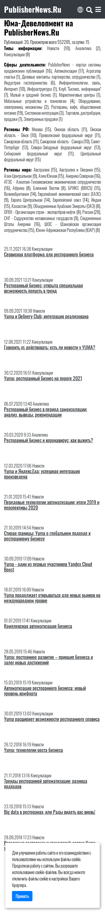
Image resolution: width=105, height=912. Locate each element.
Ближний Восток (46, 188)
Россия (87, 212)
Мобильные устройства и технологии (35, 101)
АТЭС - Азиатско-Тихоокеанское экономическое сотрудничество (52, 182)
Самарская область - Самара (61, 141)
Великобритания (16, 194)
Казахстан (19, 206)
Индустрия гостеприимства (25, 82)
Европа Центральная (27, 200)
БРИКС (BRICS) (80, 188)
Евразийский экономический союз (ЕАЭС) (69, 194)
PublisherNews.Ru (32, 9)
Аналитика (83, 48)
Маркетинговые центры (77, 95)
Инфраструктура (39, 89)
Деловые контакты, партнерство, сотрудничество (58, 77)
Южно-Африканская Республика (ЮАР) (65, 230)
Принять (22, 896)
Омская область (66, 129)
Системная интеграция (41, 113)
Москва (37, 129)
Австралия (41, 169)
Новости (53, 48)
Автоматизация (65, 71)
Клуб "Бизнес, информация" (80, 89)
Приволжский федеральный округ (66, 135)
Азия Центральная (18, 176)
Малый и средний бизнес (30, 95)
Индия (96, 200)
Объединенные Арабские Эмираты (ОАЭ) (64, 206)
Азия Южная (47, 176)
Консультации (14, 54)
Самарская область (18, 141)
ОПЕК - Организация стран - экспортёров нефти (39, 212)
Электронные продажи (41, 119)
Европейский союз (67, 200)
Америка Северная (79, 176)
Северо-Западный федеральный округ (61, 147)
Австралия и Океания (76, 169)
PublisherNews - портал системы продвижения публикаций (52, 67)
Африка (18, 188)
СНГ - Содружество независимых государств (38, 218)
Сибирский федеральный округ (33, 153)
